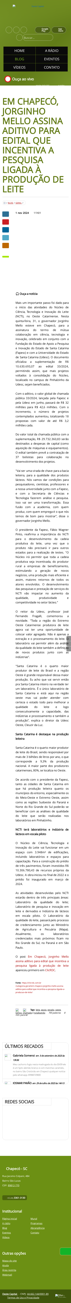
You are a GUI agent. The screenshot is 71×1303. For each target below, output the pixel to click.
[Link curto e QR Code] (9, 1293)
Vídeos (6, 1237)
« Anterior (68, 648)
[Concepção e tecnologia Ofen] (62, 1295)
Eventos (6, 1232)
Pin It (5, 222)
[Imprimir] (18, 1009)
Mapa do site (43, 85)
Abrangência (38, 1228)
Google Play (45, 29)
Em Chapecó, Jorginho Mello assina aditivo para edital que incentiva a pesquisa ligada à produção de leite (42, 961)
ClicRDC (50, 970)
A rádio (6, 1223)
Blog (10, 203)
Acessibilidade (9, 1280)
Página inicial (9, 1218)
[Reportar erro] (25, 1009)
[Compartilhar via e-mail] (5, 245)
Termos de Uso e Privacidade (23, 1297)
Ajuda (61, 85)
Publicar (5, 229)
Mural (34, 1218)
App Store (60, 29)
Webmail (7, 1274)
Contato (35, 1232)
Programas (36, 1223)
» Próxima (68, 643)
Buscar (49, 38)
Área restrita (9, 1270)
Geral (19, 203)
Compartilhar (5, 214)
